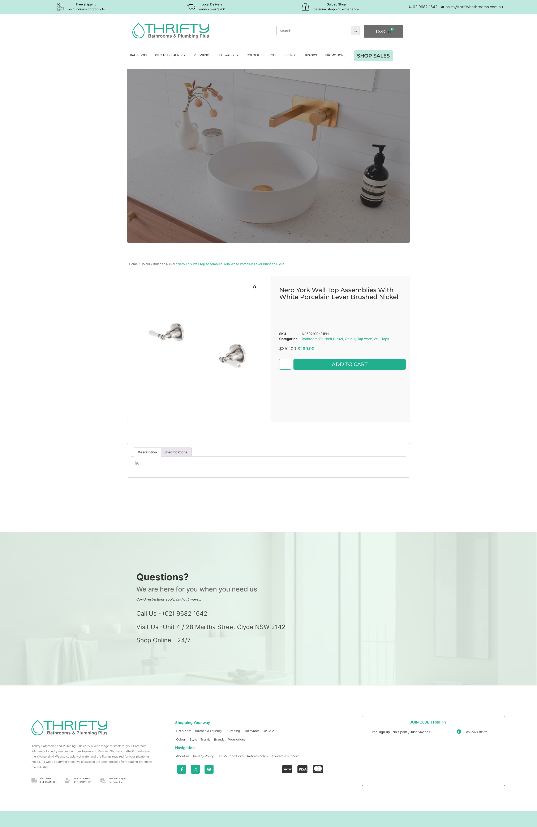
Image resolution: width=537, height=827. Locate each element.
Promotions (335, 55)
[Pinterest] (209, 769)
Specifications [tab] (176, 452)
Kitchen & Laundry (170, 55)
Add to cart (350, 364)
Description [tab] (147, 452)
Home (133, 264)
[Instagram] (195, 769)
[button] (255, 287)
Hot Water (226, 55)
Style (271, 55)
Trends (291, 55)
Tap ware (364, 339)
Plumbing (201, 55)
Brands (311, 55)
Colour (253, 55)
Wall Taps (381, 339)
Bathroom (138, 55)
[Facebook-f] (181, 769)
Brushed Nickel (164, 264)
